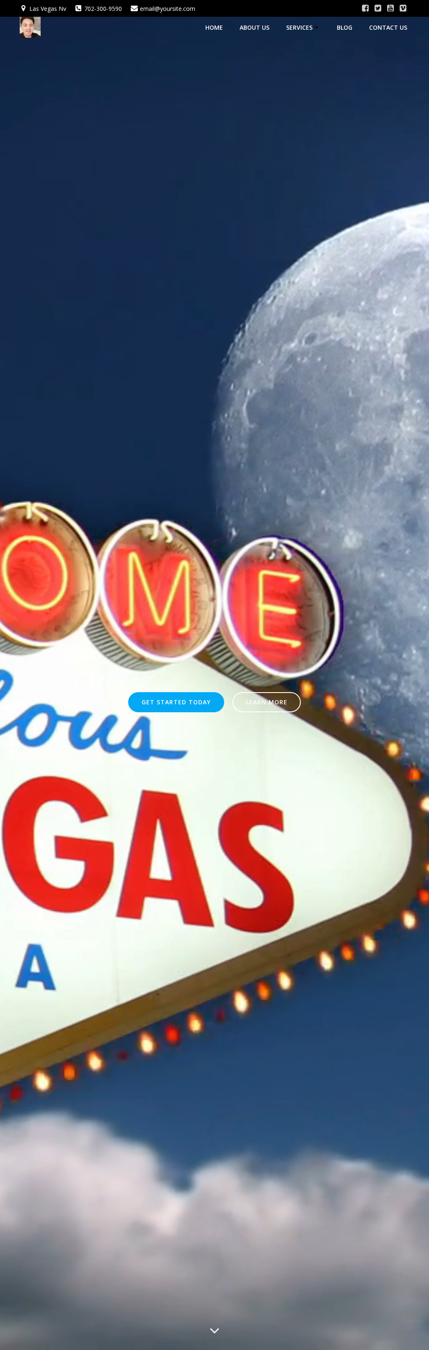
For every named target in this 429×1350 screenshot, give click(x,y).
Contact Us (388, 27)
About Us (254, 27)
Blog (344, 27)
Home (214, 27)
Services (299, 27)
